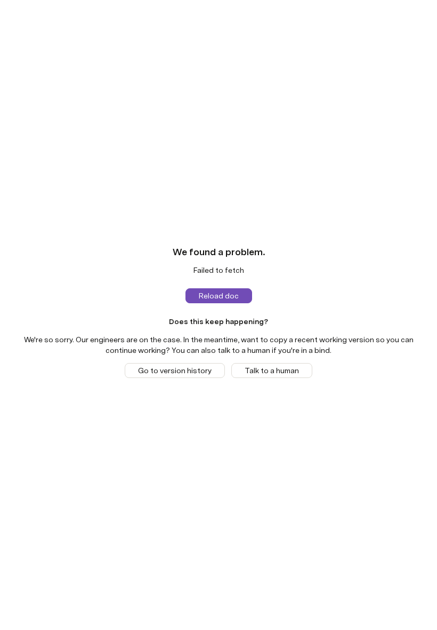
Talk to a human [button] (272, 370)
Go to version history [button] (175, 370)
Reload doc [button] (219, 296)
